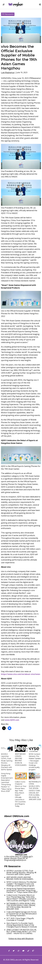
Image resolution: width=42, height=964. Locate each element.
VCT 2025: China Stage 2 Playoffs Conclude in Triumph (20, 919)
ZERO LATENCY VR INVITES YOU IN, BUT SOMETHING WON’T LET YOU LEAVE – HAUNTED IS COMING (21, 931)
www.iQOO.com (12, 720)
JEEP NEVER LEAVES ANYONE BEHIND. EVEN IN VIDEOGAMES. (21, 759)
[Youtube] (23, 951)
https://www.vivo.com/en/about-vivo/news (20, 674)
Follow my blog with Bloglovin (21, 938)
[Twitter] (13, 951)
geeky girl (27, 856)
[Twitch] (33, 951)
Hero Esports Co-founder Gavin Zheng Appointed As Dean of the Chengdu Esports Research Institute (21, 925)
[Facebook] (8, 951)
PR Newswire (8, 14)
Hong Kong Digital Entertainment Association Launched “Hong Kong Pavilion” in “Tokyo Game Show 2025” (7, 782)
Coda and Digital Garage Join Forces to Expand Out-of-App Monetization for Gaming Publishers (21, 914)
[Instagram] (18, 951)
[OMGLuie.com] (16, 4)
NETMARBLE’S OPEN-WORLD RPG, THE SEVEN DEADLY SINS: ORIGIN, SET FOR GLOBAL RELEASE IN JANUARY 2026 (35, 791)
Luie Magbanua (7, 72)
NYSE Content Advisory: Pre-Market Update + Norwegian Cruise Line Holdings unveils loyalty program (35, 762)
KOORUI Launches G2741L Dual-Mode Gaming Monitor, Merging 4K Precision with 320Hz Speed (6, 762)
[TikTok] (28, 951)
